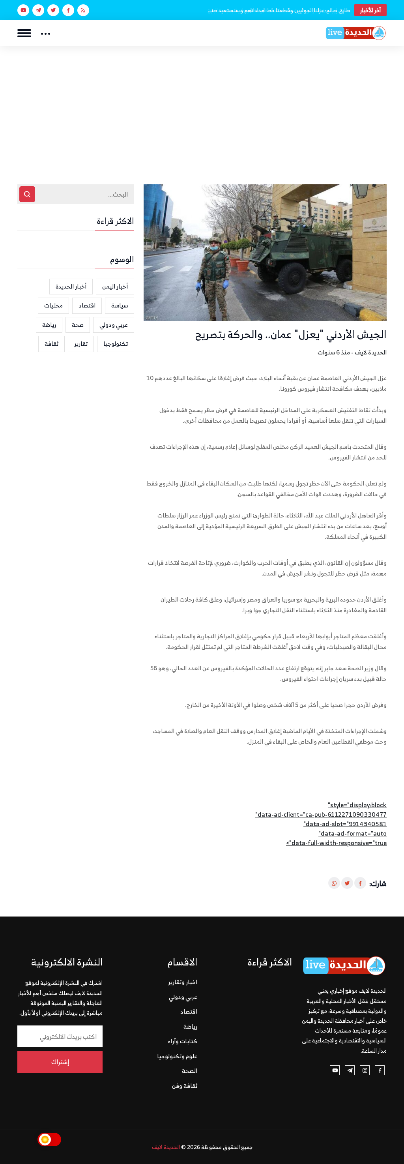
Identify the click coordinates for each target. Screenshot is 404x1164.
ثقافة (51, 343)
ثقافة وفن (184, 1085)
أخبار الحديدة (71, 286)
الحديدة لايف (166, 1147)
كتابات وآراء (182, 1041)
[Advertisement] (202, 105)
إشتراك (60, 1061)
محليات (53, 305)
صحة (78, 324)
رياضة (49, 324)
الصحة (189, 1070)
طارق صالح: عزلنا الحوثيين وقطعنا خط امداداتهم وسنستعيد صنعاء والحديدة (278, 10)
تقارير (81, 343)
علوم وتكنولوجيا (177, 1056)
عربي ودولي (113, 324)
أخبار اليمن (115, 286)
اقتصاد (87, 305)
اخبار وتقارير (182, 982)
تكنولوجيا (115, 343)
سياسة (119, 305)
